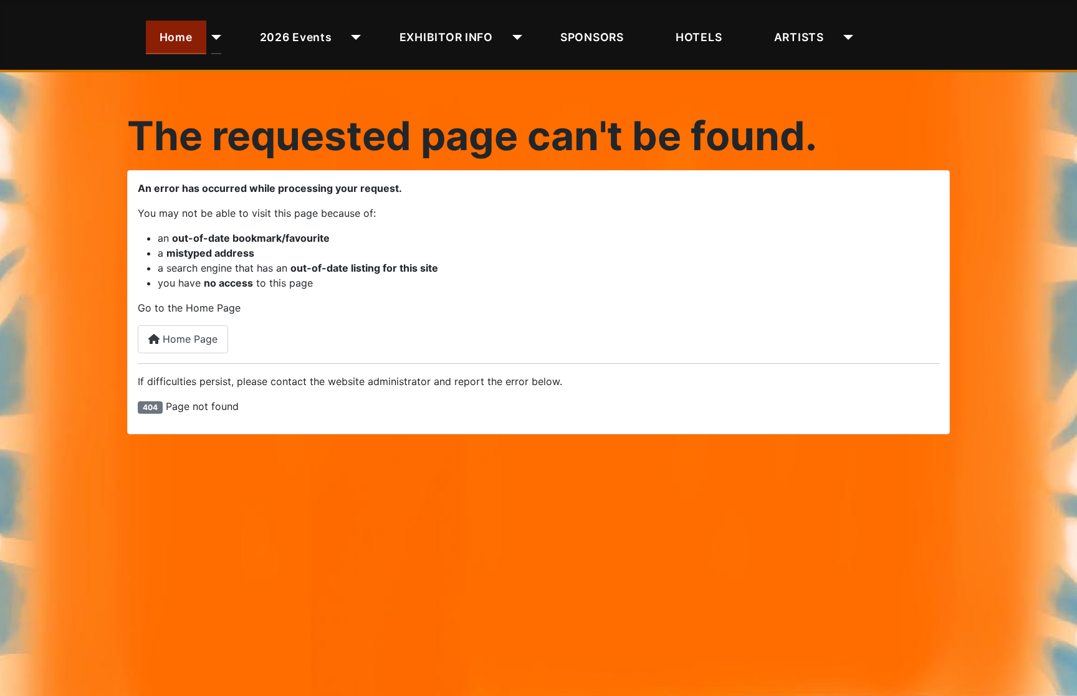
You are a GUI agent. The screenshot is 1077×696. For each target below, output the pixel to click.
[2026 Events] (353, 37)
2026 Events (296, 37)
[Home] (214, 37)
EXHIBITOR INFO (446, 37)
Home (176, 37)
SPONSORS (592, 37)
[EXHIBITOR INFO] (514, 37)
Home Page (189, 339)
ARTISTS (799, 37)
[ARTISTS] (845, 37)
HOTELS (699, 37)
